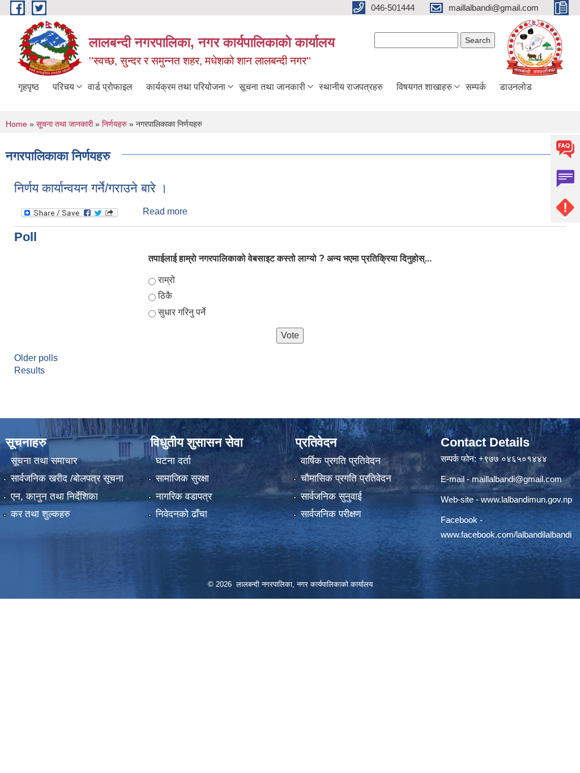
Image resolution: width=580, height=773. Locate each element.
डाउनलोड (516, 87)
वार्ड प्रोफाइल (110, 87)
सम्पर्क (476, 87)
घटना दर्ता (173, 461)
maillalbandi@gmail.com (517, 479)
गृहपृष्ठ (28, 87)
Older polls (36, 358)
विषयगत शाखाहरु (424, 87)
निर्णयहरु (114, 123)
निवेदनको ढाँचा (181, 514)
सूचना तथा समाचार (44, 461)
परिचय (63, 87)
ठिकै (165, 295)
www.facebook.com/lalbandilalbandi (506, 534)
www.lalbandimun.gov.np (526, 499)
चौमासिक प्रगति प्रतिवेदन (346, 478)
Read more (165, 211)
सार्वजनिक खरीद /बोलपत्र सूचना (67, 478)
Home (16, 123)
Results (29, 370)
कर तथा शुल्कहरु (40, 514)
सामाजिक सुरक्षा (182, 478)
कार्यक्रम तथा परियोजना (185, 87)
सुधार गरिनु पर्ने (182, 312)
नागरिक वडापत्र (184, 496)
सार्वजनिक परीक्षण (331, 514)
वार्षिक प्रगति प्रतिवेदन (341, 461)
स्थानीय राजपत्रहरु (351, 87)
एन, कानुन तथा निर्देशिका (54, 496)
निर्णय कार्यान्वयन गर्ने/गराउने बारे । (91, 188)
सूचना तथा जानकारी (272, 87)
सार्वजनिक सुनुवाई (331, 496)
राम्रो (166, 280)
